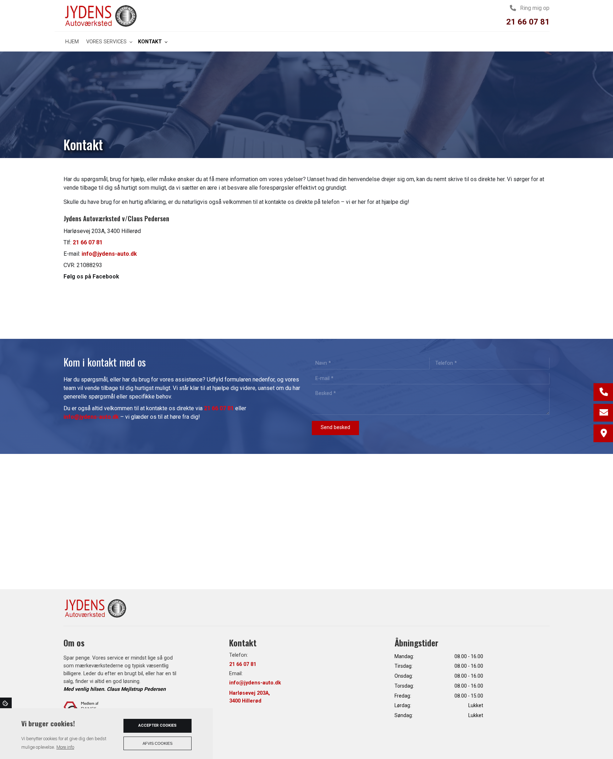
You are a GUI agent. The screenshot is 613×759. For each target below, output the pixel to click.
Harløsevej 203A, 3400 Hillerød (249, 697)
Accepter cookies (157, 725)
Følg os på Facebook (91, 276)
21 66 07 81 (528, 21)
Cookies (6, 703)
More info (65, 747)
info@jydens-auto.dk (109, 253)
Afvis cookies (157, 743)
